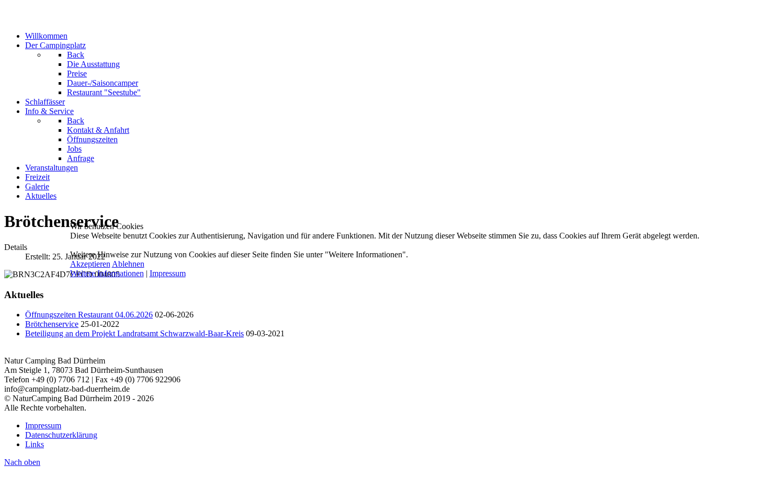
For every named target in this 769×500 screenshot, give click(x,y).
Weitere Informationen (107, 273)
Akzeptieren (90, 263)
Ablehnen (128, 263)
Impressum (168, 273)
